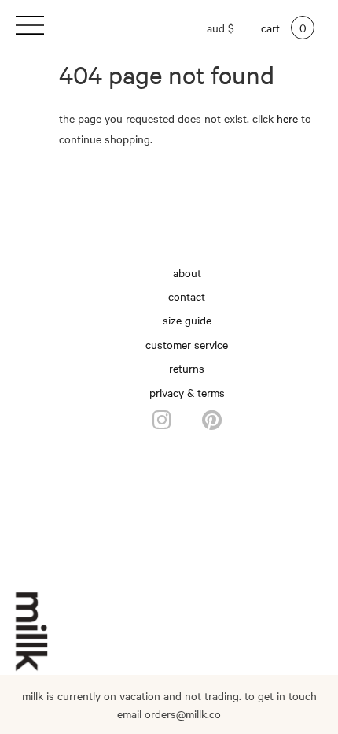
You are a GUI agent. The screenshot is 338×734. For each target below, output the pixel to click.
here (287, 118)
